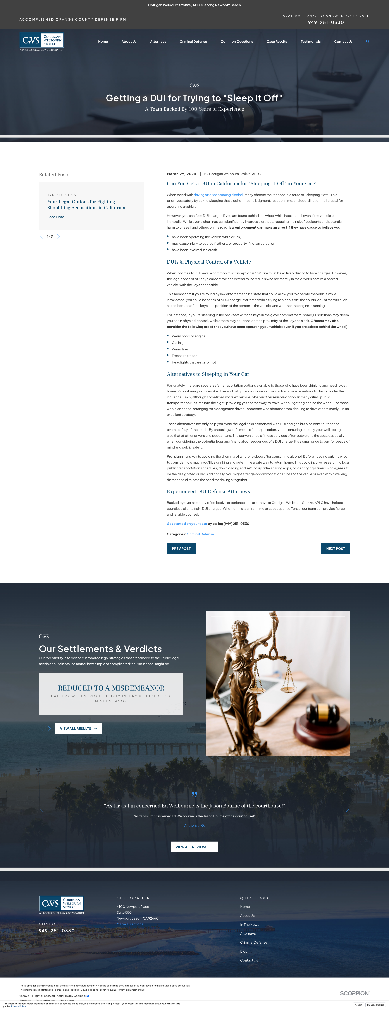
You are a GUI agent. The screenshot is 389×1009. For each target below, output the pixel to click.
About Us (247, 915)
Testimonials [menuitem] (311, 41)
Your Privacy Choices (71, 995)
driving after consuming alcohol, (219, 195)
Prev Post (181, 548)
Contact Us (249, 960)
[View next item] (58, 236)
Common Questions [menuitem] (237, 41)
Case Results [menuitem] (277, 41)
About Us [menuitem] (129, 41)
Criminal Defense (200, 534)
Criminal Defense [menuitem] (193, 41)
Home (245, 906)
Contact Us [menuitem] (343, 41)
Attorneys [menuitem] (158, 41)
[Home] (41, 41)
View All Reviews (191, 847)
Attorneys (248, 933)
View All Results (75, 728)
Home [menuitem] (103, 41)
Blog (244, 951)
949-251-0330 (326, 22)
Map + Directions (130, 924)
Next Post (335, 548)
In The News (249, 924)
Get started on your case (187, 523)
